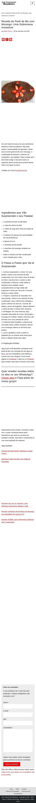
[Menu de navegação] (32, 3)
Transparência (18, 793)
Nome (6, 702)
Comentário (8, 728)
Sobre (17, 789)
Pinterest (30, 359)
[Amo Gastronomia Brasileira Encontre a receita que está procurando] (8, 3)
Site (4, 719)
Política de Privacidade (12, 791)
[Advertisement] (18, 62)
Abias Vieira (8, 31)
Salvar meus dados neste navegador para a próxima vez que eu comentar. (17, 758)
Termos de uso (26, 791)
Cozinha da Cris (21, 170)
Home (11, 789)
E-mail (6, 711)
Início (3, 13)
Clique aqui (7, 377)
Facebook (12, 359)
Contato (24, 789)
